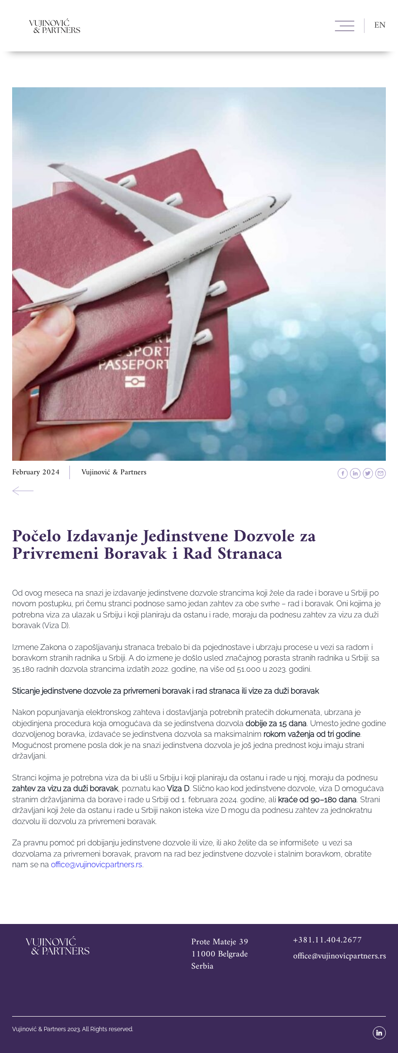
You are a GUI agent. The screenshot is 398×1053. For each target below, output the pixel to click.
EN (380, 25)
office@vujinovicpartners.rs (339, 956)
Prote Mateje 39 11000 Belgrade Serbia (220, 954)
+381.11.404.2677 (327, 940)
